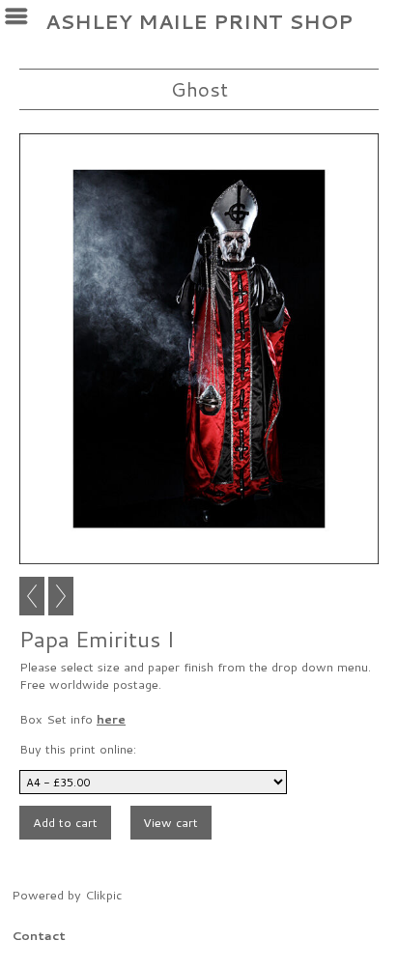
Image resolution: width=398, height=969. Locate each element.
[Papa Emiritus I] (199, 348)
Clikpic (103, 894)
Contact (39, 935)
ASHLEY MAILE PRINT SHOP (199, 22)
